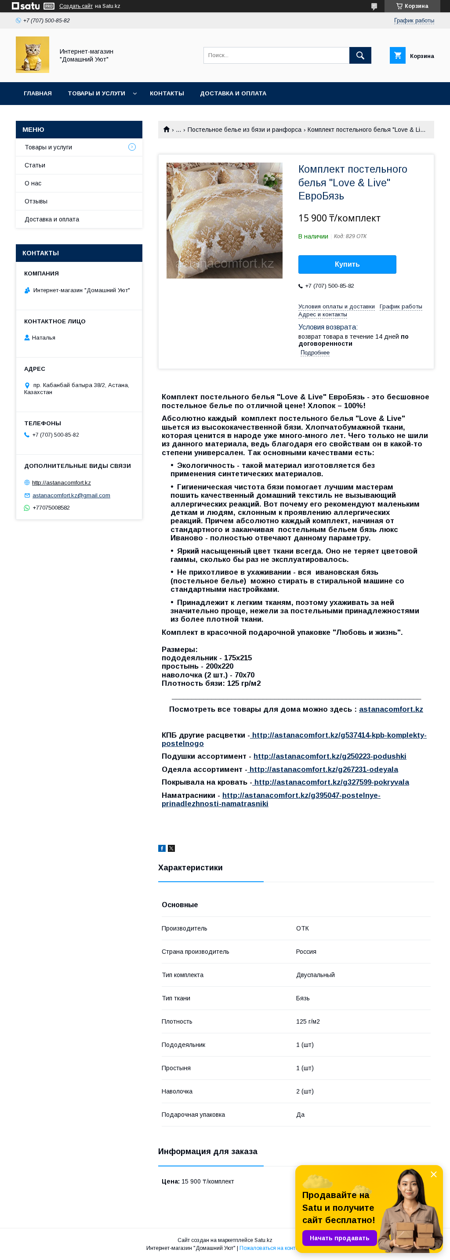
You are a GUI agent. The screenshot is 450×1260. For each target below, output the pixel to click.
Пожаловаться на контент (272, 1248)
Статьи (35, 165)
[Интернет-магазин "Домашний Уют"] (32, 70)
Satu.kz (263, 1240)
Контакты (167, 93)
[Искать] (360, 55)
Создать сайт (76, 6)
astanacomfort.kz (391, 709)
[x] (171, 849)
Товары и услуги (96, 93)
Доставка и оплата (233, 93)
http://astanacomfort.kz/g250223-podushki (330, 756)
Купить (347, 264)
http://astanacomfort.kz (61, 482)
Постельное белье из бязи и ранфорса (244, 129)
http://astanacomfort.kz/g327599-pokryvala (330, 782)
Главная (38, 93)
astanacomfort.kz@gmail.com (71, 495)
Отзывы (36, 201)
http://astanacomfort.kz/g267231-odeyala (322, 769)
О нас (33, 183)
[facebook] (162, 849)
